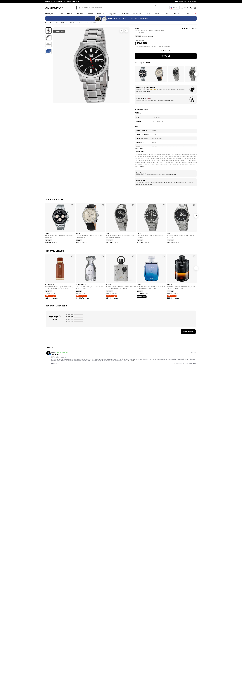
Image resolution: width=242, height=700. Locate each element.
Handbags (100, 14)
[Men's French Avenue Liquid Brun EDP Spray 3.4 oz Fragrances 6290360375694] (72, 256)
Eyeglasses (125, 14)
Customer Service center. (144, 184)
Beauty (148, 14)
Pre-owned (177, 14)
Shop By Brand (50, 14)
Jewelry (90, 14)
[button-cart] (195, 8)
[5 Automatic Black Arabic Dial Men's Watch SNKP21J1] (194, 205)
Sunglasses (112, 14)
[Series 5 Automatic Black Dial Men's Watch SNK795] (126, 31)
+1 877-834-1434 (170, 182)
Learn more (146, 91)
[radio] (75, 314)
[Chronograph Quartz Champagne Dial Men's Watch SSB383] (103, 205)
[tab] (188, 331)
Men (61, 14)
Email (178, 182)
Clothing (157, 14)
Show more (139, 166)
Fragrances (137, 14)
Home (46, 22)
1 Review (194, 28)
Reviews (49, 305)
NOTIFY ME (165, 56)
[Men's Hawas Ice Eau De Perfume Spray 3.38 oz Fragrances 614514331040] (163, 256)
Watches (80, 14)
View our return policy (169, 174)
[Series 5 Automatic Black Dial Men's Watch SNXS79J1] (163, 205)
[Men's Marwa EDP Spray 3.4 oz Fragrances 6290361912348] (103, 256)
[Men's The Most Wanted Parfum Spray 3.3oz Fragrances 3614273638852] (194, 256)
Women (69, 14)
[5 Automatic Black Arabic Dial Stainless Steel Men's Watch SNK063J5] (133, 205)
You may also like (142, 62)
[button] (55, 363)
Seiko (57, 22)
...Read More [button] (130, 360)
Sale (195, 14)
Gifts (187, 14)
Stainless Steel (64, 22)
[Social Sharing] (121, 31)
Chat (183, 182)
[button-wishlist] (191, 8)
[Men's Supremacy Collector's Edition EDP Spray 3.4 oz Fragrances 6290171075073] (133, 256)
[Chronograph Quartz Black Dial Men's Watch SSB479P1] (72, 205)
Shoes (167, 14)
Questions (61, 305)
